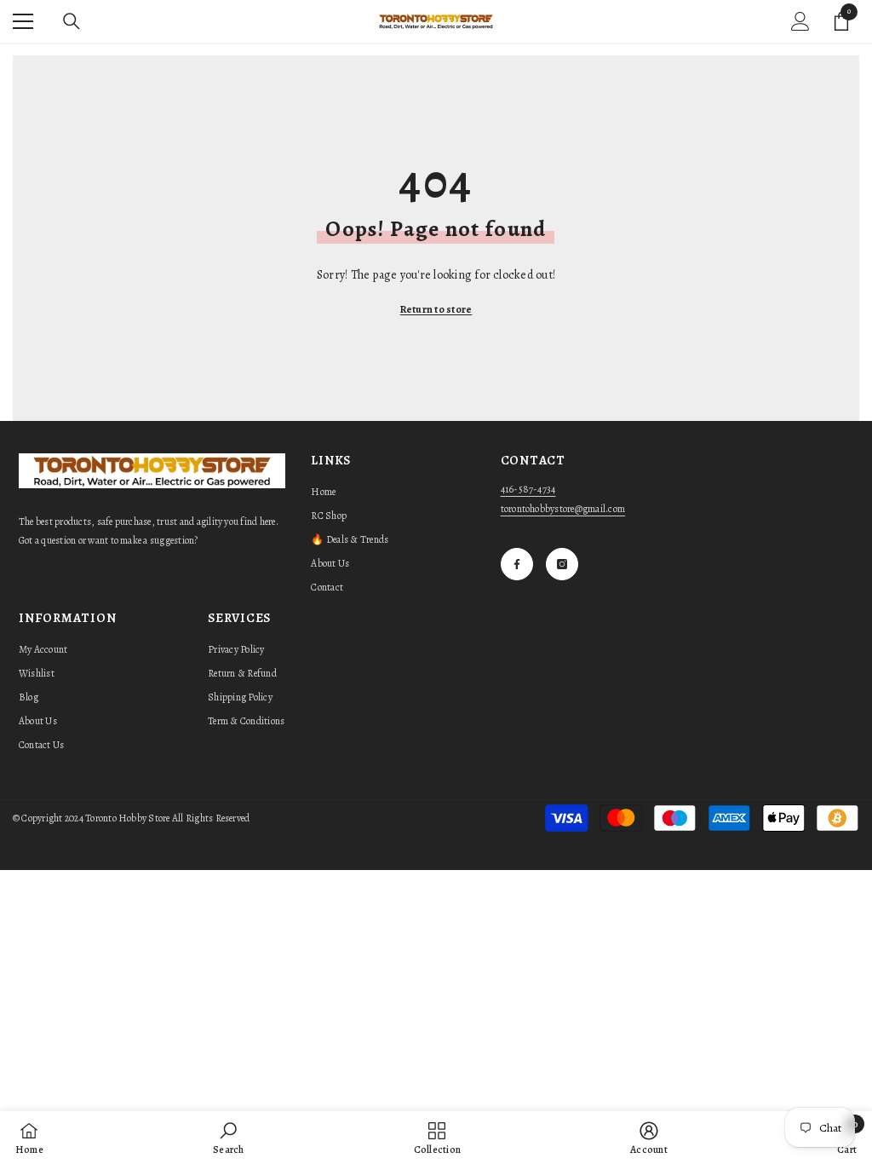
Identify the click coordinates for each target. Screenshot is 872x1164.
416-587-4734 (528, 489)
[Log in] (800, 21)
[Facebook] (517, 564)
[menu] (23, 21)
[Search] (71, 21)
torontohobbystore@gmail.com (563, 509)
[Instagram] (562, 564)
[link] (228, 1138)
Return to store (436, 309)
